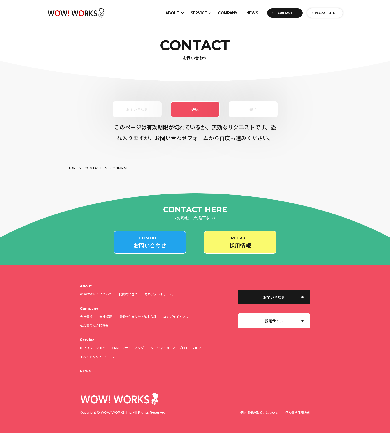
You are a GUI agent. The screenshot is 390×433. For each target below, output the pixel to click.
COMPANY (227, 13)
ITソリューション (92, 348)
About (86, 286)
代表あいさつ (128, 294)
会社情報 (86, 316)
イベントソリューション (97, 356)
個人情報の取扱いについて (259, 412)
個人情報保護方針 (297, 412)
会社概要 (105, 316)
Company (89, 308)
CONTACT (285, 12)
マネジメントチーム (158, 294)
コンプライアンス (175, 316)
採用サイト (274, 321)
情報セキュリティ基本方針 (137, 316)
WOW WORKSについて (96, 294)
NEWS (252, 13)
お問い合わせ (274, 297)
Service (87, 340)
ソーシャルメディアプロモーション (176, 348)
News (85, 371)
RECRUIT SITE (325, 12)
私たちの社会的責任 (94, 325)
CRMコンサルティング (128, 348)
